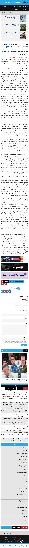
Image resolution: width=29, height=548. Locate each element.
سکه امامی (24, 510)
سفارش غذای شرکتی (22, 498)
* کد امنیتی (24, 337)
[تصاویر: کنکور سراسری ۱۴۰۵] (14, 365)
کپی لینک (4, 284)
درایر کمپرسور (24, 479)
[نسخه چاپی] (1, 46)
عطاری (25, 469)
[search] (2, 6)
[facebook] (4, 291)
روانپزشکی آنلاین (23, 520)
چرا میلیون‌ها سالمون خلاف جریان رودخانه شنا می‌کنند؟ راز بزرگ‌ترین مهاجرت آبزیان (12, 17)
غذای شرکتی (24, 475)
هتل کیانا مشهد (23, 463)
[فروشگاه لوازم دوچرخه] (14, 267)
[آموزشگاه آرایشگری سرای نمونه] (14, 275)
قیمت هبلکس (24, 491)
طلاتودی (25, 485)
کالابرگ (25, 482)
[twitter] (2, 291)
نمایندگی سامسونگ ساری (21, 472)
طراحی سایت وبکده (22, 501)
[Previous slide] (6, 350)
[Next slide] (2, 350)
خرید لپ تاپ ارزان (22, 460)
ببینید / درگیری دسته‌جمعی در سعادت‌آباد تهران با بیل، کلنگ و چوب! (14, 435)
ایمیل (25, 318)
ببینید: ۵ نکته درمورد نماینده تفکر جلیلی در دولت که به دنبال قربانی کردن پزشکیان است (14, 415)
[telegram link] (7, 533)
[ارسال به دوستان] (3, 46)
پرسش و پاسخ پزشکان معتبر (20, 447)
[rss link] (10, 533)
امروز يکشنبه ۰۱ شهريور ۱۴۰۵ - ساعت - (18, 6)
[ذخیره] (6, 47)
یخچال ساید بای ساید (22, 453)
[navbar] (27, 6)
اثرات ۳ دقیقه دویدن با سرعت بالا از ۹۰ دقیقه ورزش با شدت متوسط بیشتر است (12, 34)
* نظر (26, 324)
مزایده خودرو (24, 504)
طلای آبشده (24, 517)
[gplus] (7, 291)
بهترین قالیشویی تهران (22, 507)
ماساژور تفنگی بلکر (23, 466)
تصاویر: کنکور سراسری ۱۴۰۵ (20, 379)
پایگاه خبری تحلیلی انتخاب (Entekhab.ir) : (18, 57)
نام (26, 313)
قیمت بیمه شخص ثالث (21, 494)
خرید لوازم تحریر (23, 456)
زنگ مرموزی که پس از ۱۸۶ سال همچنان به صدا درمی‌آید (13, 25)
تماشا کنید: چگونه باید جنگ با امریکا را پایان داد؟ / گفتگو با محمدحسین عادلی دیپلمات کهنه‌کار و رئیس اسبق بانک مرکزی (14, 439)
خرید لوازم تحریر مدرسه (21, 450)
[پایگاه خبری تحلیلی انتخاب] (25, 2)
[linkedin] (9, 291)
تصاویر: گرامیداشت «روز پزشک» (20, 432)
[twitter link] (4, 533)
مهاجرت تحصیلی (23, 488)
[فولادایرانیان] (14, 259)
